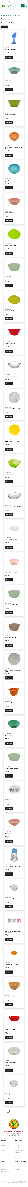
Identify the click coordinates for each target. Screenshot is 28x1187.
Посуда (9, 15)
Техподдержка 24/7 (6, 1171)
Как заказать (4, 1166)
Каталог (3, 15)
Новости (3, 1150)
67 (19, 1111)
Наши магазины (5, 1145)
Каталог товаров (5, 1147)
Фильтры (4, 27)
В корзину (9, 57)
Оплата (3, 1169)
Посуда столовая (17, 15)
